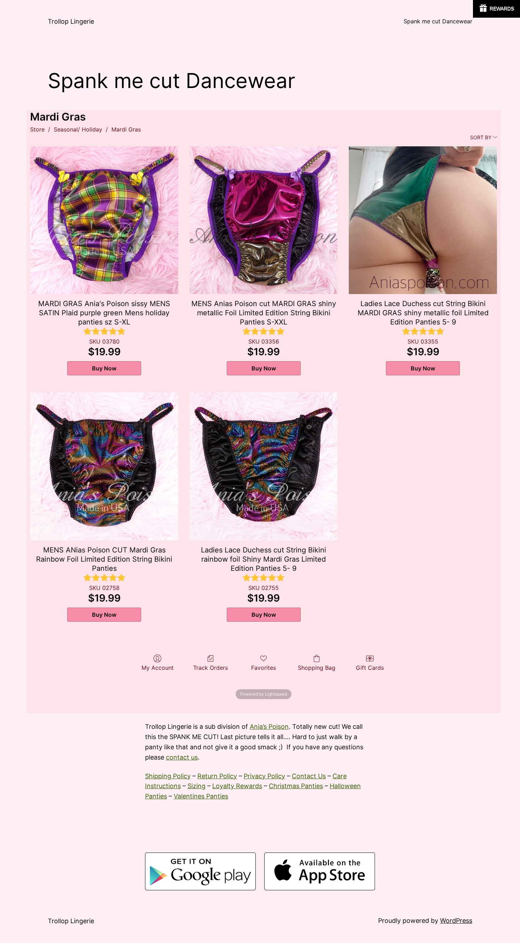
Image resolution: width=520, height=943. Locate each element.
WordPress (456, 920)
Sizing (196, 786)
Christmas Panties (296, 786)
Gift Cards (370, 667)
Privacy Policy (264, 776)
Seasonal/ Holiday (78, 129)
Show (496, 9)
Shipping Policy (168, 776)
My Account (157, 667)
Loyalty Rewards (237, 786)
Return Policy (217, 776)
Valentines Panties (201, 796)
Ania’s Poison (269, 726)
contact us (182, 757)
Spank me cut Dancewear (438, 21)
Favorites (263, 667)
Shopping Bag (316, 667)
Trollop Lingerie (71, 21)
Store (37, 129)
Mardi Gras (126, 129)
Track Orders (210, 667)
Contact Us (309, 776)
